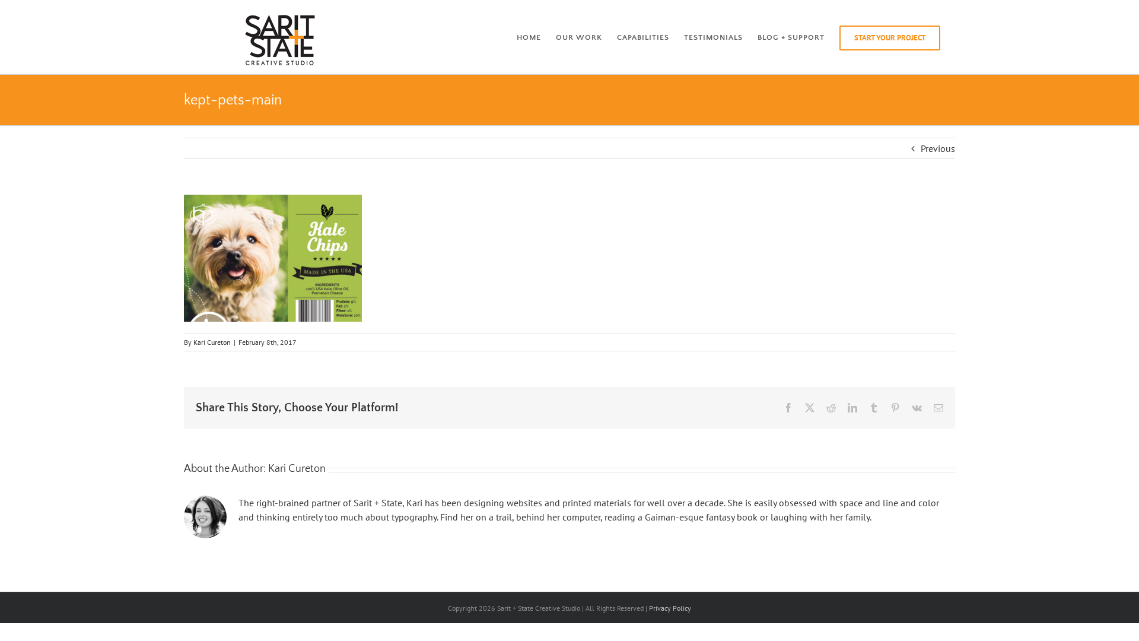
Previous (938, 148)
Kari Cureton (212, 342)
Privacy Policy (670, 608)
